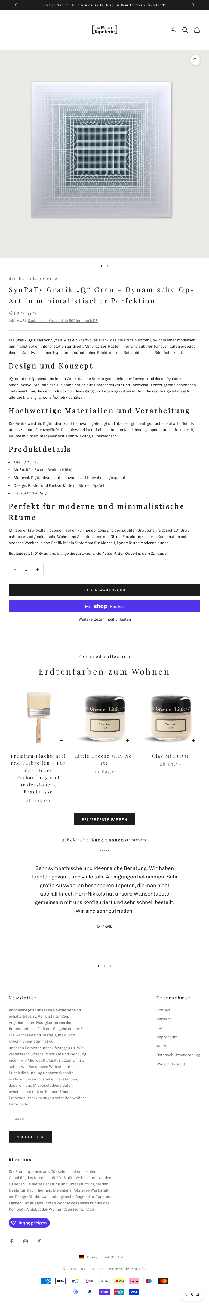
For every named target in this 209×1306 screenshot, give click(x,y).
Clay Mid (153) (170, 756)
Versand (164, 1019)
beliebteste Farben (104, 820)
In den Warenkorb (104, 590)
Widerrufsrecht (170, 1064)
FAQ (160, 1028)
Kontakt (163, 1010)
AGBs (161, 1046)
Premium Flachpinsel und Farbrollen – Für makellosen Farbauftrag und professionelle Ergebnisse (38, 774)
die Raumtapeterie (33, 278)
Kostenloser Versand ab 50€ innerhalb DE (63, 321)
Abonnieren (30, 1137)
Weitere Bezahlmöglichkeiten (104, 619)
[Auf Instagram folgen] (25, 1241)
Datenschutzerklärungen (47, 1048)
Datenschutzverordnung (178, 1055)
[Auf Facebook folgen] (11, 1241)
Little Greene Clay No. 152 (104, 759)
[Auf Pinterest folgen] (39, 1241)
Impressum (166, 1037)
